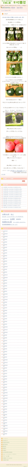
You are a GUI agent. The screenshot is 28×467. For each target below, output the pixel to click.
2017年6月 (5, 310)
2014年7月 (5, 406)
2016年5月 (5, 346)
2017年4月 (5, 315)
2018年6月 (5, 280)
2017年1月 (5, 324)
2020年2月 (5, 261)
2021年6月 (5, 241)
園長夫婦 (4, 446)
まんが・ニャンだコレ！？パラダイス (12, 216)
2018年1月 (5, 291)
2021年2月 (5, 252)
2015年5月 (5, 378)
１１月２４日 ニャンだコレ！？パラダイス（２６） (12, 189)
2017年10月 (5, 299)
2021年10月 (5, 236)
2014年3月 (5, 417)
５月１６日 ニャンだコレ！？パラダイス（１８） (12, 203)
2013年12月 (5, 425)
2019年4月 (5, 269)
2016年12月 (5, 326)
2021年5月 (5, 244)
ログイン (25, 466)
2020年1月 (5, 263)
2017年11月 (5, 296)
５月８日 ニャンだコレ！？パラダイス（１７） (11, 205)
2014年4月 (5, 414)
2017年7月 (5, 307)
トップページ (5, 438)
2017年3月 (5, 318)
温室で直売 (20, 7)
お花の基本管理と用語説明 (7, 452)
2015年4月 (5, 381)
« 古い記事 (3, 174)
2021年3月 (5, 250)
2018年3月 (5, 285)
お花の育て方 (5, 440)
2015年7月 (5, 373)
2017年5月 (5, 313)
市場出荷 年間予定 (6, 442)
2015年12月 (5, 359)
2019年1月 (5, 272)
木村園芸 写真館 (6, 460)
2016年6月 (5, 343)
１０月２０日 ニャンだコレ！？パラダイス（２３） (12, 194)
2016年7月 (5, 340)
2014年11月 (5, 395)
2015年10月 (5, 365)
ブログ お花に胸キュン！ (12, 170)
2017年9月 (5, 302)
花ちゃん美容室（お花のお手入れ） (19, 222)
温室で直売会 (5, 444)
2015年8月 (5, 370)
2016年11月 (5, 329)
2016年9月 (5, 335)
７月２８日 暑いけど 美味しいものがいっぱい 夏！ (13, 17)
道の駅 (13, 7)
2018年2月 (5, 288)
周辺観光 (4, 450)
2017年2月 (5, 321)
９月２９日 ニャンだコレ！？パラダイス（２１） (12, 198)
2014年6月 (5, 409)
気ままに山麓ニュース (21, 170)
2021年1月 (5, 255)
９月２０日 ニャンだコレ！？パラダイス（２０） (12, 200)
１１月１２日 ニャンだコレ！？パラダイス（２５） (12, 190)
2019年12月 (5, 266)
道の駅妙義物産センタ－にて (21, 171)
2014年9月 (5, 400)
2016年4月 (5, 348)
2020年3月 (5, 258)
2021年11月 (5, 233)
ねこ (12, 214)
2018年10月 (5, 277)
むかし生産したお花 (5, 219)
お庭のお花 (14, 171)
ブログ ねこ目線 (6, 456)
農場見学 (4, 448)
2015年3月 (5, 384)
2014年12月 (5, 392)
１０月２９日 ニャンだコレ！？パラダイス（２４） (12, 192)
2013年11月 (5, 428)
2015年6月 (5, 376)
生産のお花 (7, 222)
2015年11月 (5, 362)
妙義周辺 (18, 219)
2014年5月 (5, 411)
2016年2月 (5, 354)
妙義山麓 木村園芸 (14, 2)
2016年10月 (5, 332)
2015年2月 (5, 387)
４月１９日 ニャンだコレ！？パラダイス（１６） (12, 207)
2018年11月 (5, 274)
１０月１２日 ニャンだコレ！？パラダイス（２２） (12, 196)
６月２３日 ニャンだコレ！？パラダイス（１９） (12, 201)
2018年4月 (5, 283)
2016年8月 (5, 337)
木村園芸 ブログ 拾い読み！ (8, 458)
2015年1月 (5, 389)
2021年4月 (5, 247)
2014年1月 (5, 422)
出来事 (12, 219)
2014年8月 (5, 403)
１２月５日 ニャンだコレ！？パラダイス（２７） (12, 187)
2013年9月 (5, 433)
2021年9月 (5, 239)
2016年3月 (5, 351)
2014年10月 (5, 398)
